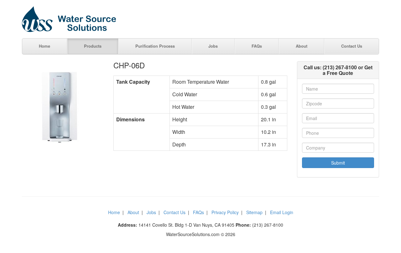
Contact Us (351, 46)
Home (44, 46)
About (301, 46)
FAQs (257, 46)
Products (93, 46)
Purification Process (155, 46)
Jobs (213, 46)
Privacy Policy (225, 212)
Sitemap (254, 212)
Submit (338, 163)
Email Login (281, 212)
